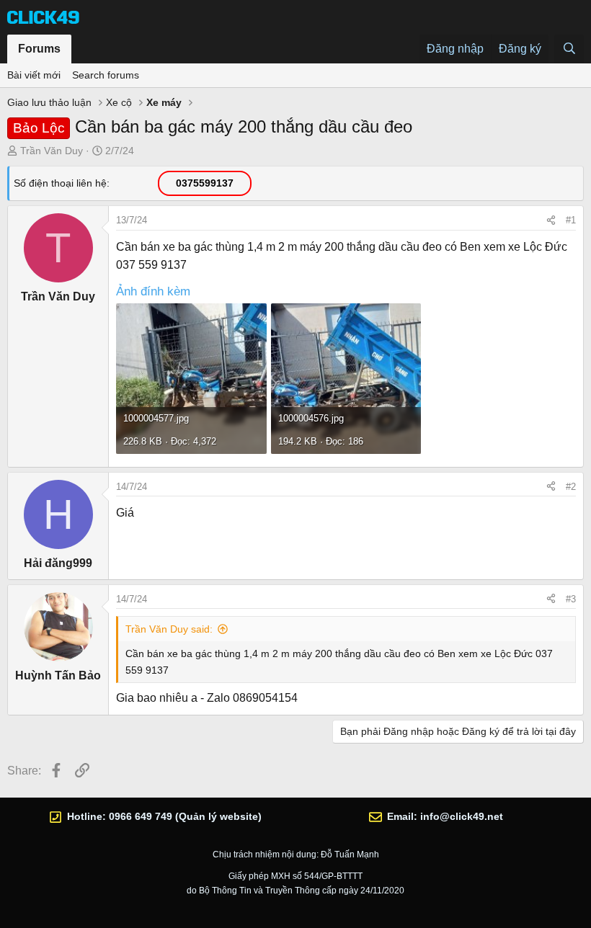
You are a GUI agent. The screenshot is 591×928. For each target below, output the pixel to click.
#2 (571, 486)
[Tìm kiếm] (569, 49)
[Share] (551, 220)
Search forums (105, 75)
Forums (39, 49)
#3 (571, 599)
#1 (571, 220)
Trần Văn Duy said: (169, 629)
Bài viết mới (34, 75)
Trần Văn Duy (51, 150)
